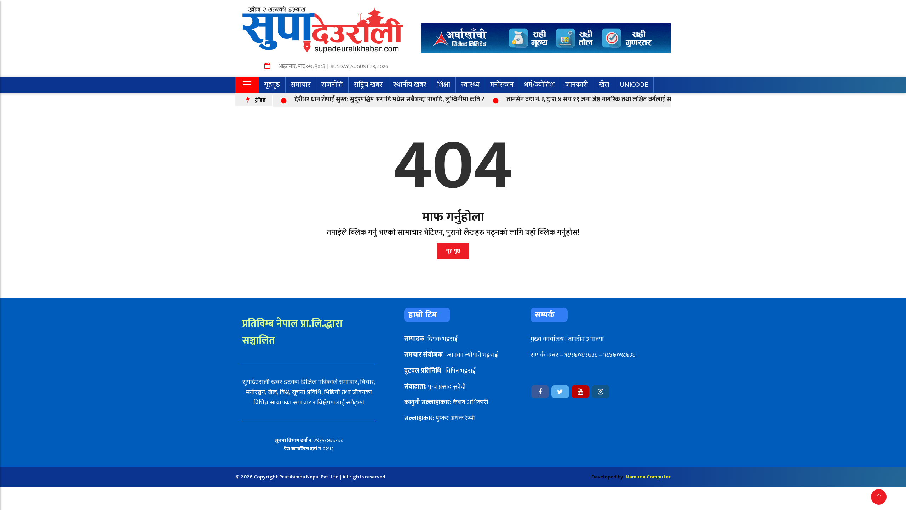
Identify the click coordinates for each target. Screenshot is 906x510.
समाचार (301, 85)
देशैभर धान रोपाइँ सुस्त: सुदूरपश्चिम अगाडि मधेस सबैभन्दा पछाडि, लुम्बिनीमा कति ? (375, 99)
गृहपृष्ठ (272, 85)
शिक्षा (443, 85)
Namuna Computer (648, 476)
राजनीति (332, 85)
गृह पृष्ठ (453, 251)
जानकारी (576, 85)
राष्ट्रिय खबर (368, 85)
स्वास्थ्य (470, 85)
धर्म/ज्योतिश (539, 85)
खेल (604, 85)
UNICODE (634, 85)
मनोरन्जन (502, 85)
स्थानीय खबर (409, 85)
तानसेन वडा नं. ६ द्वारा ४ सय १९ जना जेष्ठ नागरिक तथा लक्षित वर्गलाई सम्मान (580, 99)
